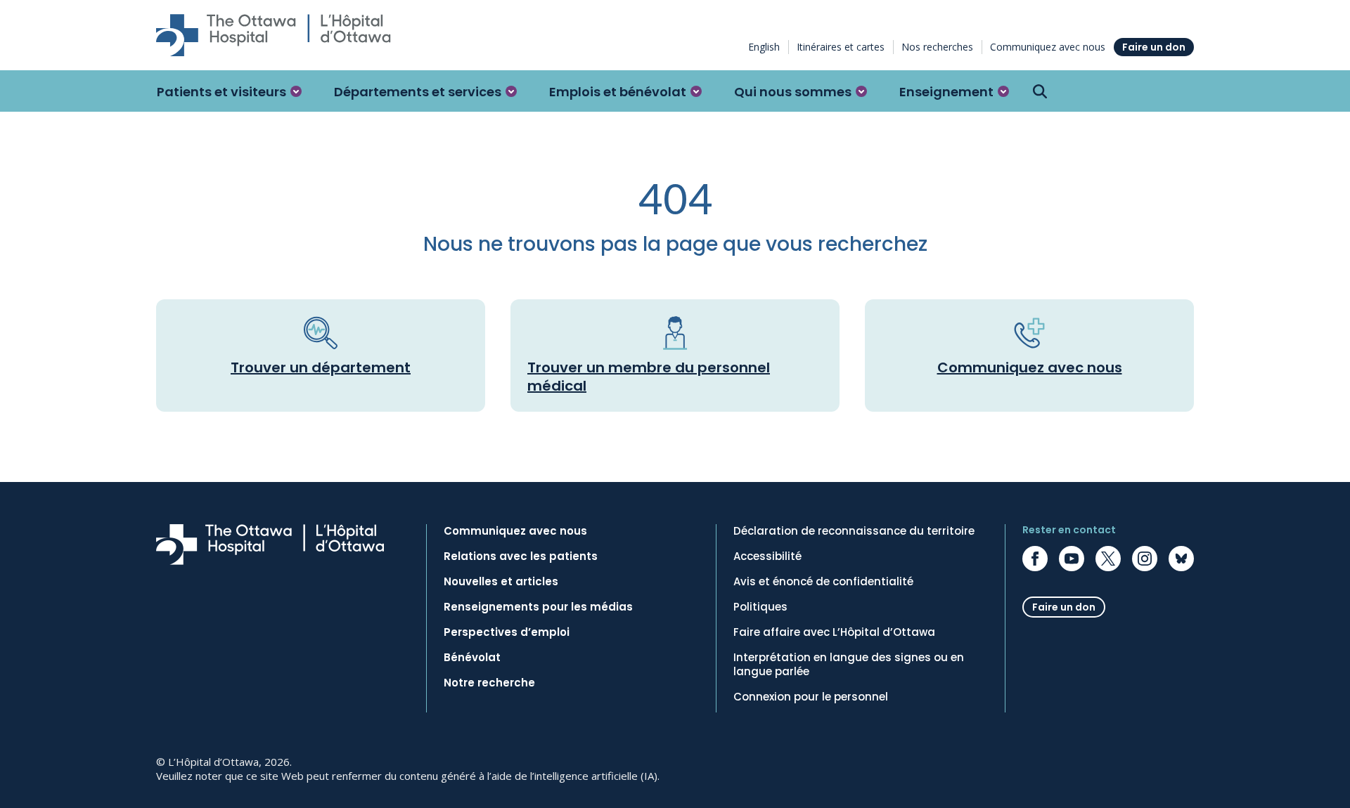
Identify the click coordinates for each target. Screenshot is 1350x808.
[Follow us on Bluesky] (1181, 558)
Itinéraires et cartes (841, 46)
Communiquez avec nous (1047, 46)
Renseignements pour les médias (538, 607)
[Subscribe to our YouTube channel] (1071, 558)
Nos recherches (937, 46)
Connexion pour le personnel (810, 697)
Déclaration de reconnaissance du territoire (854, 531)
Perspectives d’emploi (507, 632)
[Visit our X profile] (1108, 558)
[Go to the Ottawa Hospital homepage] (273, 35)
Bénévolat (472, 658)
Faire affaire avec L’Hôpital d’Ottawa (834, 632)
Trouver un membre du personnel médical (648, 377)
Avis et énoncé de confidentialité (823, 582)
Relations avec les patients (521, 556)
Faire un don (1153, 47)
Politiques (760, 607)
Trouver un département (321, 367)
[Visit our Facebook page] (1035, 558)
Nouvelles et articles (501, 582)
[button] (229, 91)
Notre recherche (489, 683)
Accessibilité (767, 556)
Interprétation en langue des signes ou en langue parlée (848, 665)
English (764, 46)
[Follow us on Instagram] (1144, 558)
